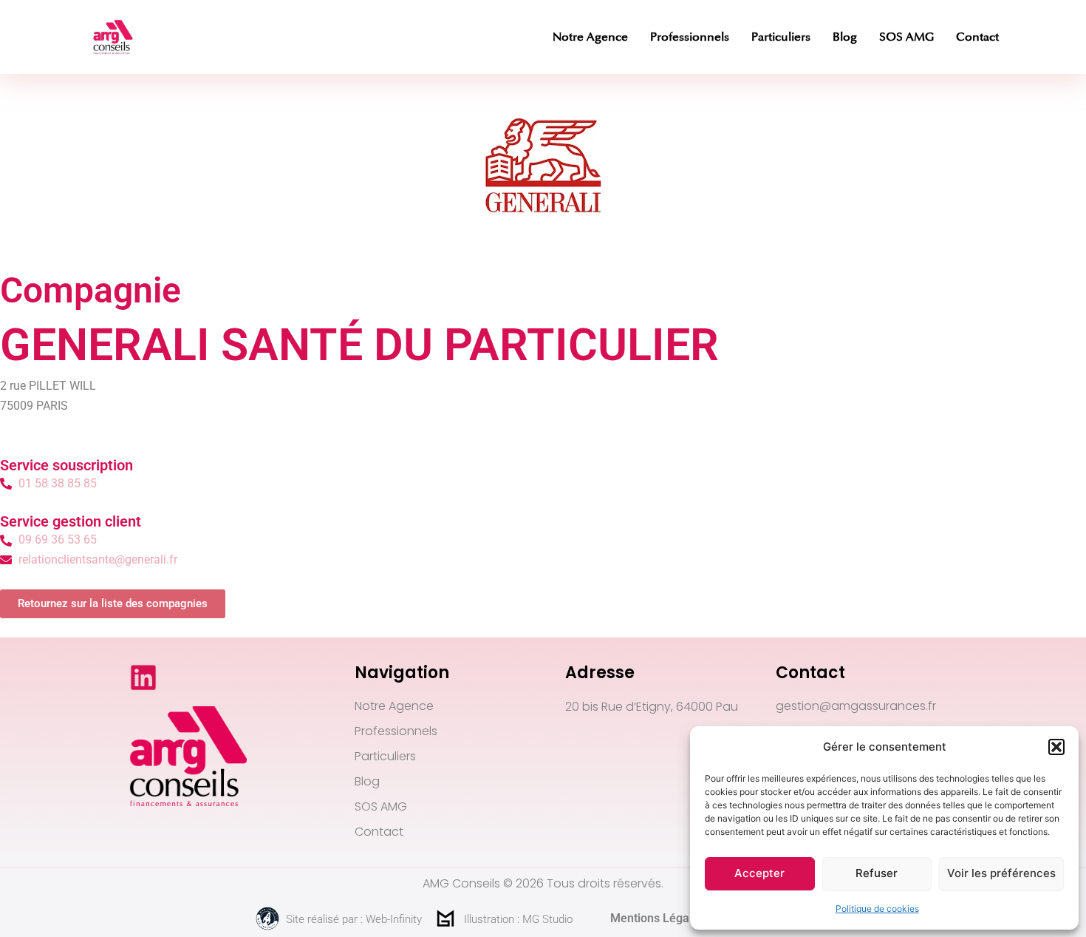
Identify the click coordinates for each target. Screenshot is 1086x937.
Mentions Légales (657, 918)
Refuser (877, 873)
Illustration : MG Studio (518, 919)
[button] (1056, 747)
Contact (977, 37)
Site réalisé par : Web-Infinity (354, 919)
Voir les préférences (1001, 873)
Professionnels (689, 37)
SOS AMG (906, 37)
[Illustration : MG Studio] (445, 918)
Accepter (759, 873)
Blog (845, 37)
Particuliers (780, 37)
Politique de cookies (877, 908)
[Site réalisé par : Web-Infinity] (267, 918)
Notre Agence (590, 37)
